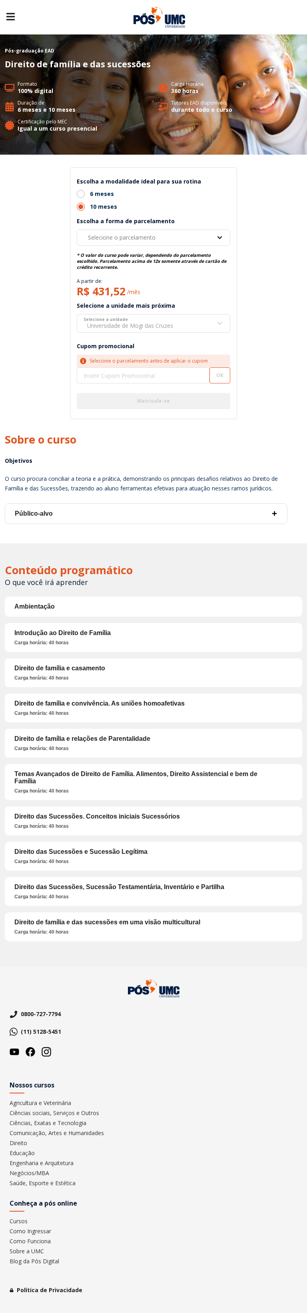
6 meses (102, 194)
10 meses (103, 206)
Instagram (46, 1052)
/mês (133, 292)
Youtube (14, 1052)
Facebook (30, 1052)
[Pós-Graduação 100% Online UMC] (159, 17)
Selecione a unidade (106, 319)
